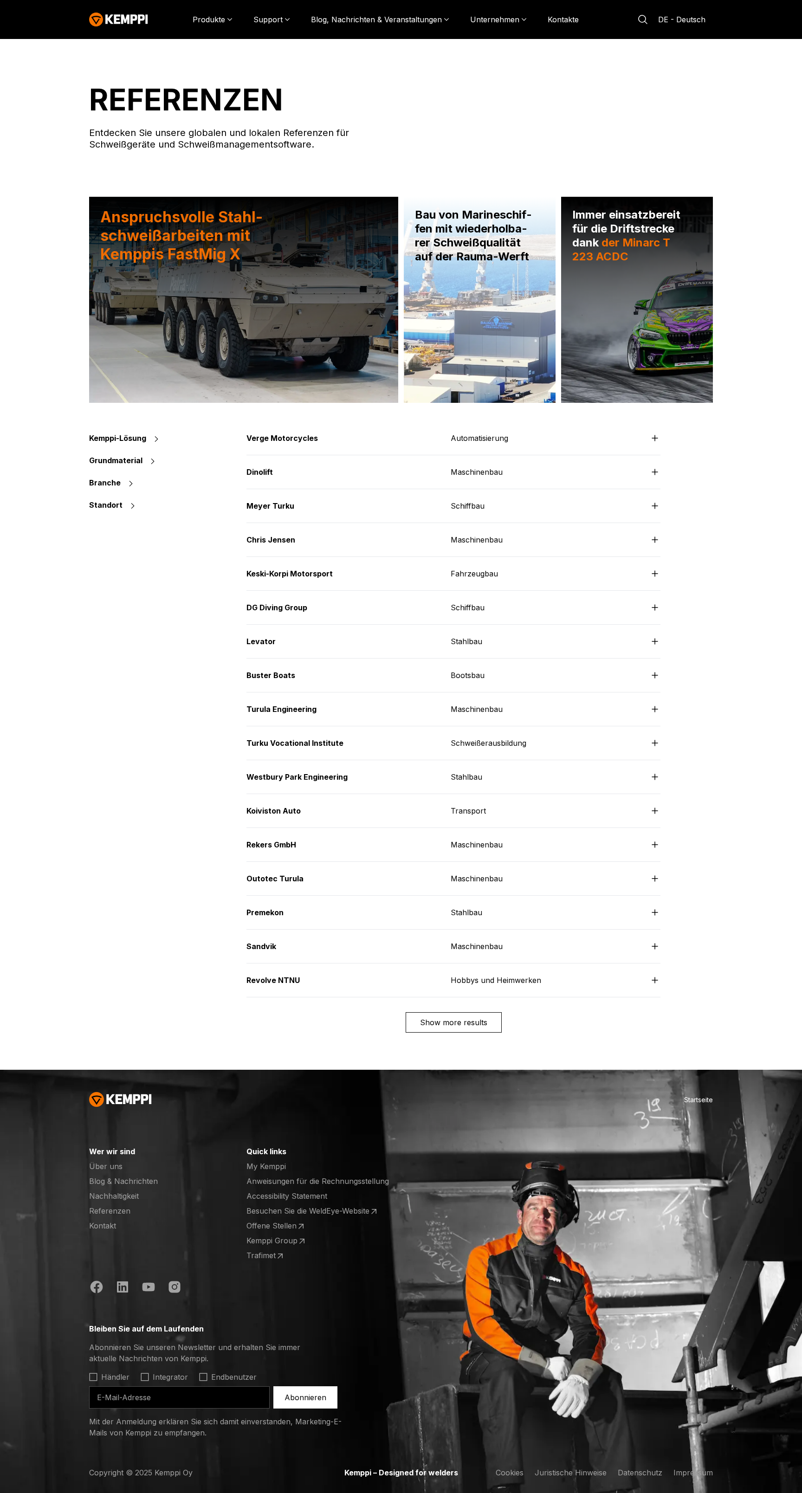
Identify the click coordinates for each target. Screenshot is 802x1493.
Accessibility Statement (286, 1196)
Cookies (510, 1472)
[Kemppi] (118, 19)
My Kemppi (266, 1166)
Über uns (106, 1166)
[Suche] (642, 19)
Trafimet (282, 1256)
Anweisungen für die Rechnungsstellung (317, 1181)
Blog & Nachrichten (123, 1181)
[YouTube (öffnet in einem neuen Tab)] (148, 1288)
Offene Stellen (282, 1226)
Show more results (453, 1022)
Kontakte (563, 19)
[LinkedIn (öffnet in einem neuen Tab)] (122, 1288)
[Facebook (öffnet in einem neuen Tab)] (96, 1288)
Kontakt (102, 1225)
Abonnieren (305, 1397)
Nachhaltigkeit (114, 1196)
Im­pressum (693, 1472)
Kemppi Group (282, 1241)
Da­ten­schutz (640, 1472)
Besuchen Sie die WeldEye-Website (307, 1211)
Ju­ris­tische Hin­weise (571, 1472)
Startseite (698, 1100)
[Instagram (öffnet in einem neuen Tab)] (174, 1288)
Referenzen (109, 1210)
